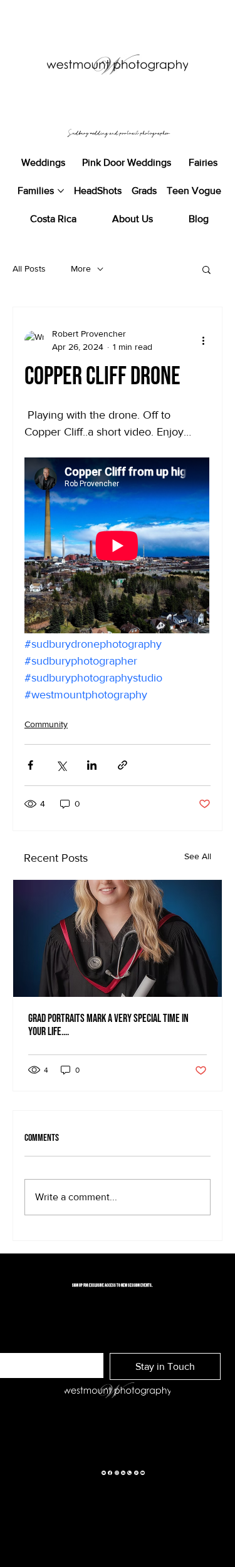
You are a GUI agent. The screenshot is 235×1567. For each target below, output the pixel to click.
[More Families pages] (61, 191)
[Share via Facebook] (30, 765)
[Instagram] (117, 1471)
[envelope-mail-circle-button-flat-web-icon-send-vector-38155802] (104, 1471)
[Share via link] (122, 765)
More (81, 268)
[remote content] (117, 546)
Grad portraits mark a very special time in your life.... (108, 1025)
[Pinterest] (136, 1471)
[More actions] (203, 340)
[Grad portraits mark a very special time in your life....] (117, 938)
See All (197, 856)
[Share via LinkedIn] (92, 765)
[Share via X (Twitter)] (61, 765)
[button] (206, 269)
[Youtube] (142, 1471)
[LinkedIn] (123, 1471)
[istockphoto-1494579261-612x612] (129, 1471)
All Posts (29, 268)
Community (46, 724)
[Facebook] (110, 1471)
